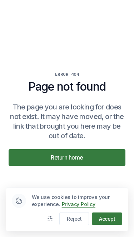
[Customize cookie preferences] (50, 218)
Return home (67, 157)
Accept (107, 219)
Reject (74, 219)
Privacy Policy (78, 204)
